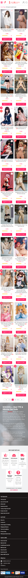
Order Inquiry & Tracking (5, 524)
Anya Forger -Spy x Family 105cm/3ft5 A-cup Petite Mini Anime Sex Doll (21, 63)
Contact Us (3, 522)
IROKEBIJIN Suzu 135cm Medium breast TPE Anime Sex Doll (21, 96)
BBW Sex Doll (3, 547)
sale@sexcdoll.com (7, 561)
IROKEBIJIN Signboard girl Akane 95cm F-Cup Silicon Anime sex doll (7, 259)
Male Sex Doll (3, 543)
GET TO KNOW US (14, 490)
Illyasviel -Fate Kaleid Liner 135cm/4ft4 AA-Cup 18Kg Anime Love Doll (7, 289)
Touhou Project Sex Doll (5, 508)
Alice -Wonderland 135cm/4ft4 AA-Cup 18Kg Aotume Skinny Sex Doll (21, 324)
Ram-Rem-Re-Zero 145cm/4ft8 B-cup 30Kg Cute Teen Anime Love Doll (21, 259)
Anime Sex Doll (4, 540)
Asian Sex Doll (3, 549)
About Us (2, 520)
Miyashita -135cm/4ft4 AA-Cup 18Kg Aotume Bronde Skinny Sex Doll (7, 354)
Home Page (3, 7)
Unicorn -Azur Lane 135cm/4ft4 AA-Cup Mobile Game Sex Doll (7, 385)
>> (21, 399)
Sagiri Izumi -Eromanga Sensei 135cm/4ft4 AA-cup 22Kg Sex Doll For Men (7, 324)
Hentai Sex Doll (4, 552)
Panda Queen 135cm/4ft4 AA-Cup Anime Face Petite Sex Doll (7, 96)
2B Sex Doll (3, 504)
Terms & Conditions (5, 529)
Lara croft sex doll (4, 501)
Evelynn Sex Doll (4, 510)
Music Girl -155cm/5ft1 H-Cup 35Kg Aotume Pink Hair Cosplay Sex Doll (7, 194)
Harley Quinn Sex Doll (5, 513)
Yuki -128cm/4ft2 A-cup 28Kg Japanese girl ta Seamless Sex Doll (7, 128)
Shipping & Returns (4, 526)
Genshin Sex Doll (4, 506)
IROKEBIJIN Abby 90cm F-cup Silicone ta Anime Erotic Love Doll (21, 387)
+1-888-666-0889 (6, 563)
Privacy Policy (3, 531)
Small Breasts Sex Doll (5, 545)
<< (6, 399)
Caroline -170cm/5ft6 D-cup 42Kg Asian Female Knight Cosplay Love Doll (7, 63)
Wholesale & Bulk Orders (6, 533)
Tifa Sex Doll (3, 499)
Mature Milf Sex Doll (5, 554)
